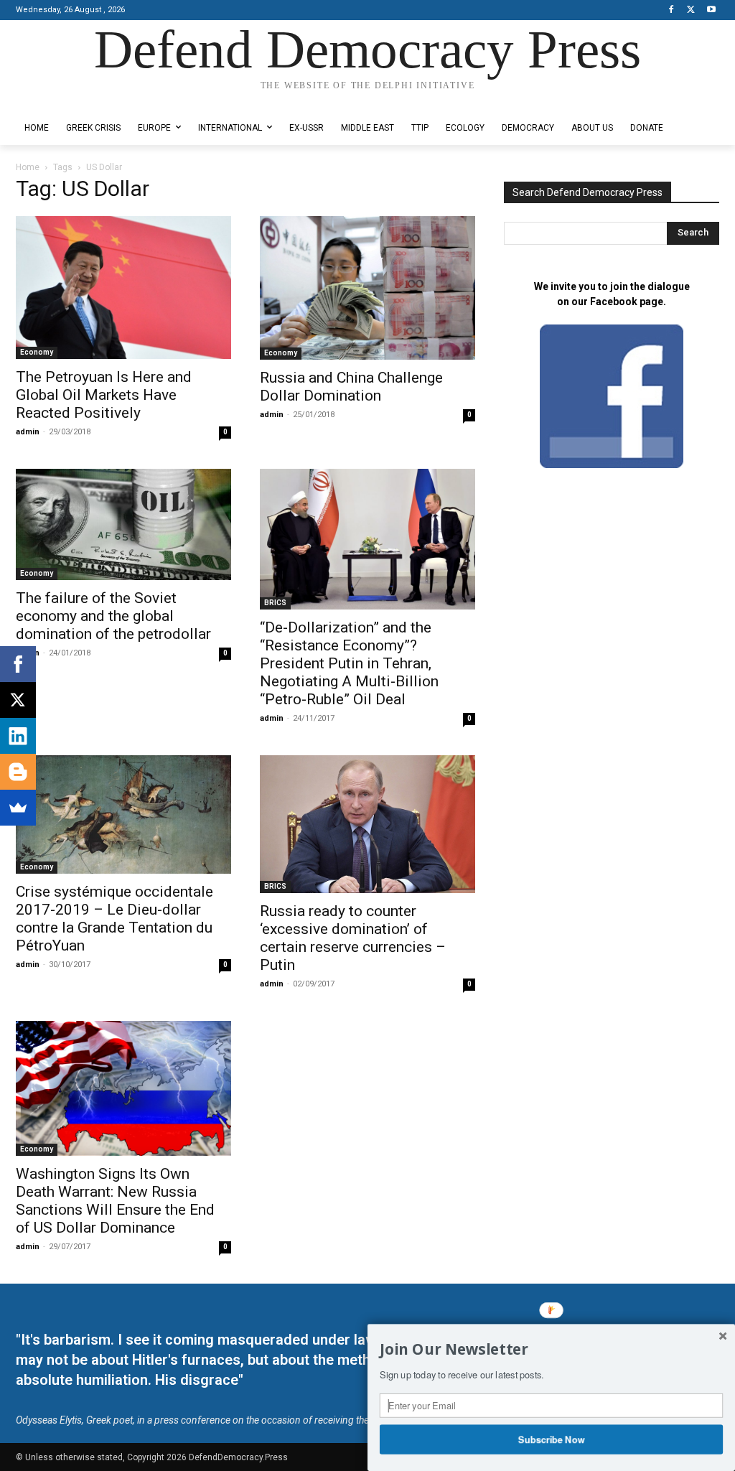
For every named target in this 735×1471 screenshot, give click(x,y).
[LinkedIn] (18, 736)
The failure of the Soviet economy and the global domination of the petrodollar (113, 616)
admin (27, 431)
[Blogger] (18, 772)
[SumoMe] (18, 808)
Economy (36, 352)
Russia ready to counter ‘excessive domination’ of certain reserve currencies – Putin (353, 937)
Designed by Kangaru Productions (72, 99)
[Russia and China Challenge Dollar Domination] (367, 288)
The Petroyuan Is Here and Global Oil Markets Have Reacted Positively (104, 394)
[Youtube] (711, 10)
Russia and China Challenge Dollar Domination (351, 386)
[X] (691, 10)
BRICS (275, 603)
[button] (551, 1349)
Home (27, 167)
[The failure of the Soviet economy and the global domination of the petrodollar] (123, 524)
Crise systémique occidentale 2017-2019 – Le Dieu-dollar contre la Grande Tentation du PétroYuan (114, 918)
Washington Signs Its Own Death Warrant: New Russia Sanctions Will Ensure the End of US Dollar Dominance (115, 1200)
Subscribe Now (551, 1438)
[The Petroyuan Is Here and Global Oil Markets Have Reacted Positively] (123, 288)
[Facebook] (671, 10)
